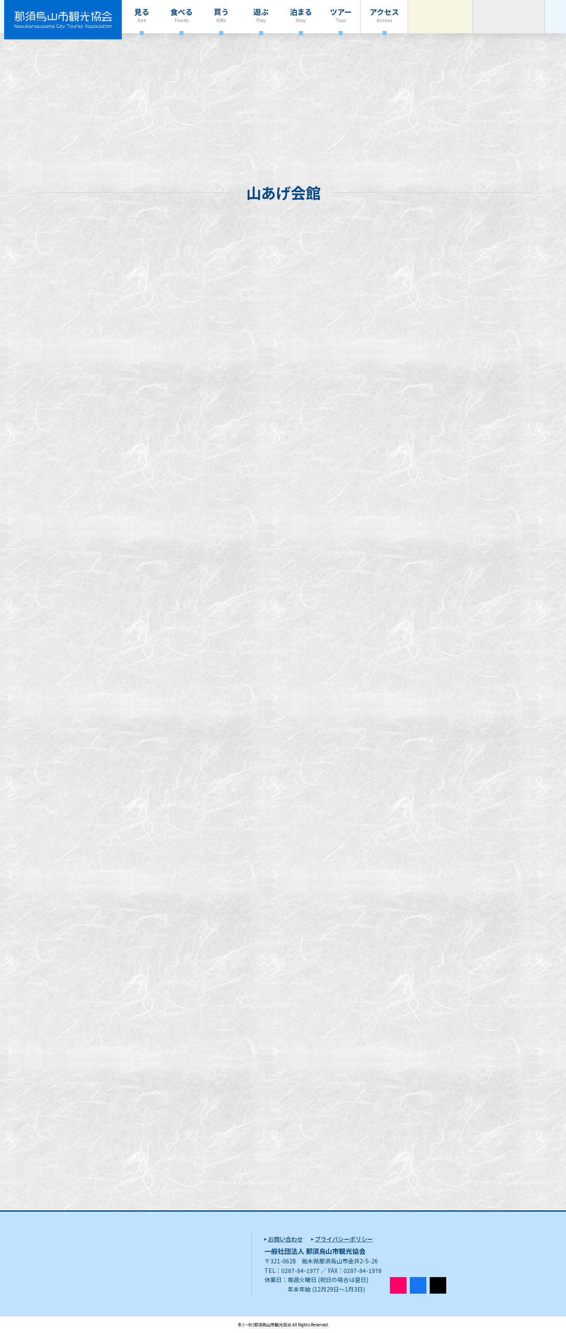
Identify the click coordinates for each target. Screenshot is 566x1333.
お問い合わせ (285, 1239)
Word (190, 798)
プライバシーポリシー (344, 1239)
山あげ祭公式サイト (183, 682)
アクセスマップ (74, 1067)
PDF (168, 798)
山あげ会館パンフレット (88, 682)
